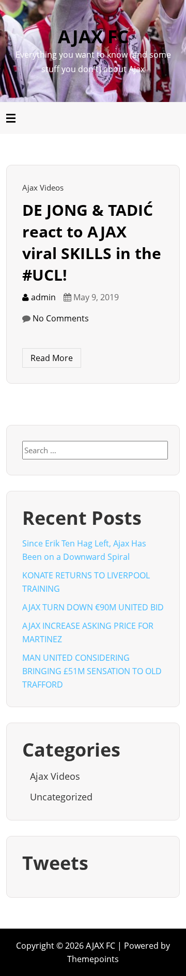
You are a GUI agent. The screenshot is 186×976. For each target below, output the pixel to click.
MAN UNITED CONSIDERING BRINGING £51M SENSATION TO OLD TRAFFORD (92, 671)
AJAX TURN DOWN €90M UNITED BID (93, 607)
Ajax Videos (43, 187)
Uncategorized (61, 797)
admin (42, 297)
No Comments (61, 318)
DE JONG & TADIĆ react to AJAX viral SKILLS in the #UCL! (91, 242)
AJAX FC (93, 36)
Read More (51, 358)
